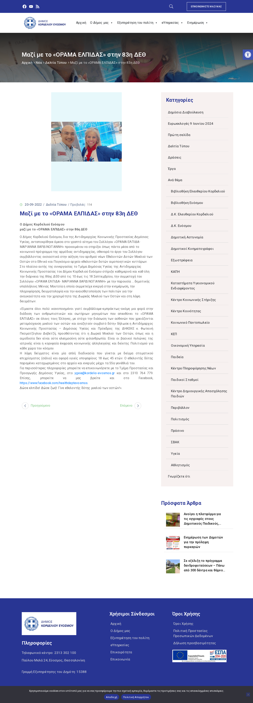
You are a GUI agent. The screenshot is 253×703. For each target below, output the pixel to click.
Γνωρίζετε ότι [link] (179, 476)
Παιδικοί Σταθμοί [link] (184, 380)
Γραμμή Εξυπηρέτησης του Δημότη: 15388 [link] (54, 672)
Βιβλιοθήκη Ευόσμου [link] (187, 203)
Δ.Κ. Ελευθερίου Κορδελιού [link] (192, 214)
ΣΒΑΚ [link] (175, 442)
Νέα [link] (39, 63)
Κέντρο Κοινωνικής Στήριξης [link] (193, 300)
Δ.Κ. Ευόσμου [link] (181, 226)
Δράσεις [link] (174, 157)
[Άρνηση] (248, 694)
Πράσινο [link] (177, 431)
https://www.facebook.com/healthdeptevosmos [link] (54, 383)
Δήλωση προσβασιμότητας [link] (194, 643)
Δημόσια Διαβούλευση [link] (185, 112)
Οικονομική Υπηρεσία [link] (188, 345)
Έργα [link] (172, 169)
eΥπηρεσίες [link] (170, 23)
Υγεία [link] (175, 454)
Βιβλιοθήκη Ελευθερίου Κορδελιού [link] (198, 191)
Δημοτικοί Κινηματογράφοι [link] (192, 249)
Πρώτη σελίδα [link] (179, 135)
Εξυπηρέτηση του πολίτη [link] (135, 23)
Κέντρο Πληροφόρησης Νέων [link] (193, 368)
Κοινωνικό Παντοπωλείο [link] (190, 322)
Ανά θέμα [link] (175, 180)
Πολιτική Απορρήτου (136, 697)
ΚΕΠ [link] (174, 334)
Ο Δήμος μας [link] (99, 23)
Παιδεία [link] (177, 357)
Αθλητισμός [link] (180, 465)
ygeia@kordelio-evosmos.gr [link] (95, 373)
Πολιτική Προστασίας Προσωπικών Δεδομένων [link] (193, 633)
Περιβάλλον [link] (180, 408)
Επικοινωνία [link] (120, 659)
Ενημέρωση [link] (195, 23)
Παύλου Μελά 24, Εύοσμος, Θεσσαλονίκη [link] (53, 660)
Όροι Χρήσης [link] (183, 624)
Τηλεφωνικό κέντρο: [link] (49, 653)
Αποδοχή (111, 697)
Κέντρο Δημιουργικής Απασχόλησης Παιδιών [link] (199, 393)
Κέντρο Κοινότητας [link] (186, 311)
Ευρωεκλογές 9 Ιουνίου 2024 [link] (190, 124)
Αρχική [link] (81, 23)
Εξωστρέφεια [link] (182, 260)
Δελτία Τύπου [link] (56, 63)
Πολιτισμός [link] (180, 419)
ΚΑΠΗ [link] (175, 272)
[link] (248, 54)
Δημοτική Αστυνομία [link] (187, 237)
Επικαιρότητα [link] (121, 652)
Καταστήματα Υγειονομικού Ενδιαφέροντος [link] (192, 285)
